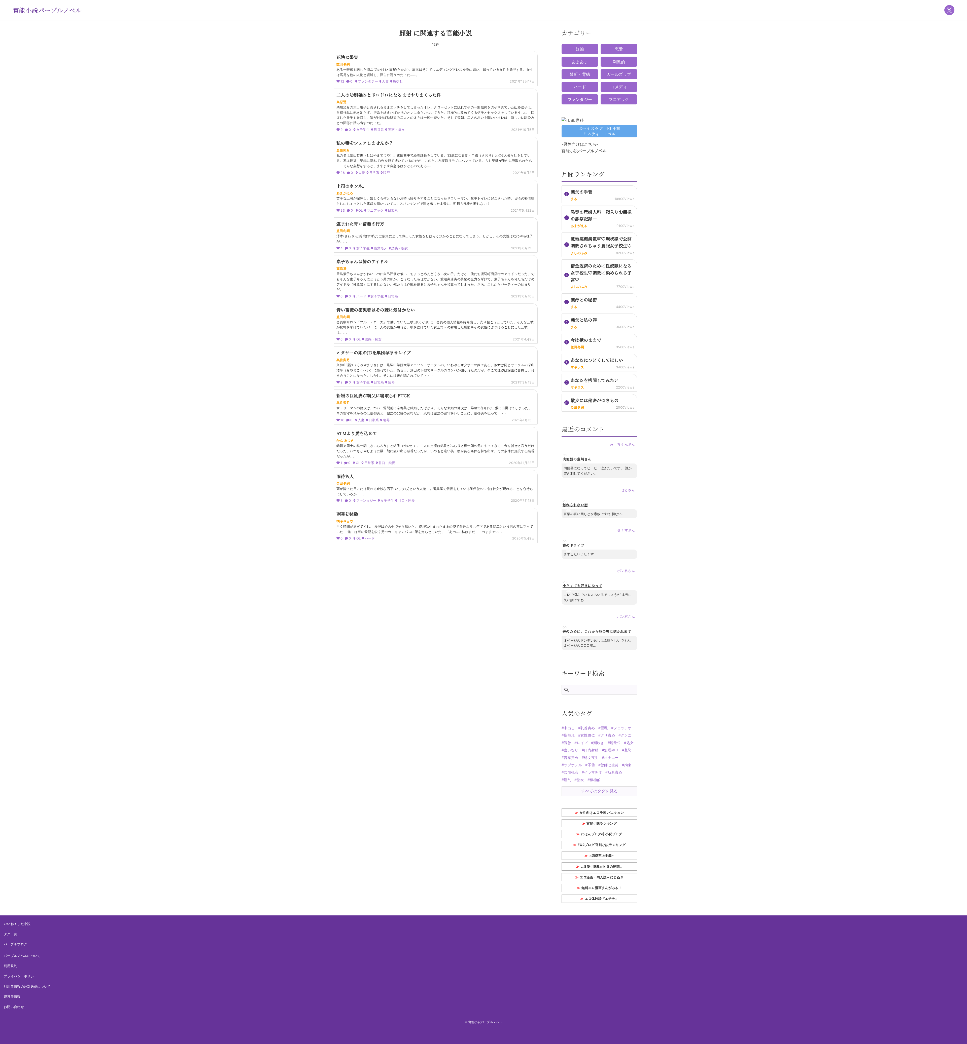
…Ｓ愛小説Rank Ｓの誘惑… (602, 866)
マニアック (619, 99)
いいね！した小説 (17, 924)
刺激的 (619, 61)
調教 (567, 743)
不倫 (591, 765)
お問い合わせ (14, 1007)
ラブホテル (573, 765)
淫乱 (567, 780)
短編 (580, 49)
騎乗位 (615, 743)
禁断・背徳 (580, 74)
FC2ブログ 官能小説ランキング (602, 845)
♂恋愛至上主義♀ (601, 856)
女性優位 (587, 735)
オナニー (611, 757)
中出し (569, 728)
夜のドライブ (573, 545)
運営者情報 (12, 996)
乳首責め (587, 728)
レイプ (582, 743)
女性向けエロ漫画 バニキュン (601, 812)
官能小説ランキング (601, 823)
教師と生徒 (610, 765)
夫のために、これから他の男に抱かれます (597, 631)
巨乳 (604, 728)
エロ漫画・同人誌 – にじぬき (602, 877)
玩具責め (615, 772)
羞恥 (628, 750)
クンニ (626, 735)
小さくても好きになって (582, 586)
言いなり (571, 750)
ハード (580, 86)
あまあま (580, 61)
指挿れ (569, 735)
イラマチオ (593, 772)
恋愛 (619, 49)
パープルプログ (15, 944)
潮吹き (598, 743)
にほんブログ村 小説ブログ (601, 834)
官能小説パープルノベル (47, 10)
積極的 (595, 780)
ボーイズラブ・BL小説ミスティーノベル (599, 131)
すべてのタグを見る (599, 790)
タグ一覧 (10, 934)
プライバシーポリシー (20, 976)
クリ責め (608, 735)
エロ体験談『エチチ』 (601, 899)
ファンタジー (580, 99)
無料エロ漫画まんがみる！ (601, 888)
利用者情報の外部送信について (27, 986)
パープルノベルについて (22, 956)
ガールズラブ (619, 74)
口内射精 (591, 750)
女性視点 (571, 772)
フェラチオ (622, 728)
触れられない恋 (575, 505)
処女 (630, 743)
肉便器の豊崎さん (577, 459)
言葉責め (571, 757)
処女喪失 (591, 757)
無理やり (611, 750)
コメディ (619, 86)
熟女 (580, 780)
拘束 (628, 765)
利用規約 (10, 966)
